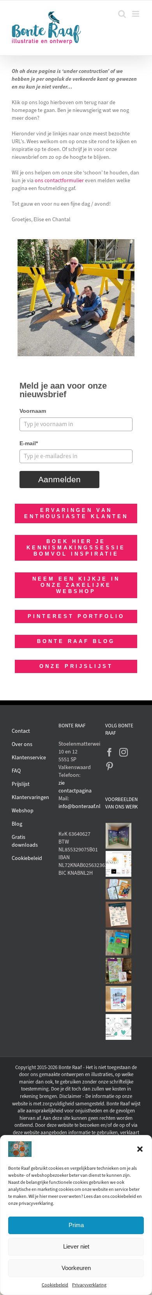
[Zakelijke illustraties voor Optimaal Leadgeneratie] (118, 915)
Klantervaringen (30, 797)
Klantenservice (29, 757)
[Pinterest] (109, 766)
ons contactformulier (59, 180)
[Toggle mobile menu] (136, 14)
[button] (140, 1149)
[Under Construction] (76, 241)
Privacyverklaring (89, 1285)
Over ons (22, 744)
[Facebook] (109, 752)
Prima (76, 1225)
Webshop (23, 810)
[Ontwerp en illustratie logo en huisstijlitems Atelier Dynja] (118, 864)
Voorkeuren (76, 1268)
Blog (17, 824)
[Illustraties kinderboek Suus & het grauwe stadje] (118, 999)
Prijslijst (21, 784)
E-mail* (28, 443)
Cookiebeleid (55, 1285)
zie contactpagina (75, 786)
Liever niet (76, 1246)
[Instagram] (123, 752)
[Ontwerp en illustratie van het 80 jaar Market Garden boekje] (118, 889)
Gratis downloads (25, 841)
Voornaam (32, 411)
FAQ (16, 771)
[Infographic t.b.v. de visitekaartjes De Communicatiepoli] (118, 1027)
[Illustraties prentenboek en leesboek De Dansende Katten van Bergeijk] (118, 836)
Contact (21, 731)
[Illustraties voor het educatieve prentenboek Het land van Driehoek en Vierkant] (118, 943)
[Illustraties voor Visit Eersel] (118, 971)
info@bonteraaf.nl (76, 806)
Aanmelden (59, 479)
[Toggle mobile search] (122, 14)
